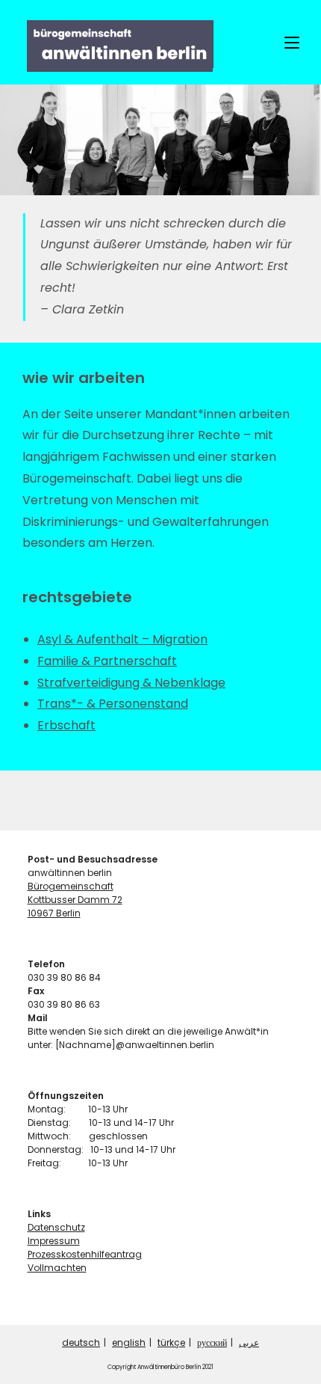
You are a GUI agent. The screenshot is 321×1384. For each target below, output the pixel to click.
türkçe (171, 1342)
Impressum (54, 1240)
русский (212, 1342)
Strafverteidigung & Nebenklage (131, 682)
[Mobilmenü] (291, 42)
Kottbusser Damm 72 (75, 899)
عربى (249, 1342)
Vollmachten (57, 1267)
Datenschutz (56, 1227)
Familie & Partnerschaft (107, 661)
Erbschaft (66, 725)
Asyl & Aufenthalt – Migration (122, 639)
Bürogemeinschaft (70, 886)
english (129, 1342)
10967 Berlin (54, 913)
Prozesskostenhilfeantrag (85, 1254)
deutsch (81, 1342)
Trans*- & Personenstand (112, 703)
